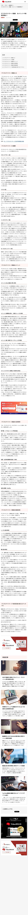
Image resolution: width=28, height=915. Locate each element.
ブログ (6, 5)
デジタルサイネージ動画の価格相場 (10, 65)
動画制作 (11, 5)
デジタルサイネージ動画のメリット (10, 61)
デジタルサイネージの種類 (8, 59)
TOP (2, 5)
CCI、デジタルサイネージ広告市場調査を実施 (14, 141)
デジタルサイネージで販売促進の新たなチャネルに (13, 67)
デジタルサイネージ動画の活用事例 (10, 63)
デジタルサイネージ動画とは (9, 57)
